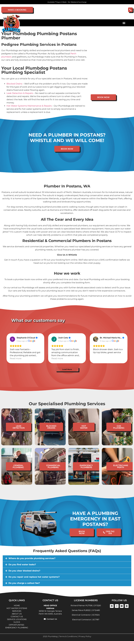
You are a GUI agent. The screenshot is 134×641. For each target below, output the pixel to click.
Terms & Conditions (68, 636)
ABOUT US (17, 614)
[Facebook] (112, 606)
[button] (124, 23)
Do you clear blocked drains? (24, 570)
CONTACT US (17, 616)
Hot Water (83, 427)
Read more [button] (15, 358)
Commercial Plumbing (53, 466)
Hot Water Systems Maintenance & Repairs (29, 106)
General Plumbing (18, 466)
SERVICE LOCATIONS (17, 619)
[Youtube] (122, 606)
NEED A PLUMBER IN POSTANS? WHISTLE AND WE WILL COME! (67, 137)
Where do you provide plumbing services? (32, 558)
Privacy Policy (85, 636)
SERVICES (16, 611)
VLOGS (16, 622)
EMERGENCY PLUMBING (16, 627)
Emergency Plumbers (86, 466)
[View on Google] (12, 339)
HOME (17, 605)
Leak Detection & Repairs (20, 93)
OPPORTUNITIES (17, 625)
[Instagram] (117, 606)
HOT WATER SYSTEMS (17, 608)
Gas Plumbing (118, 427)
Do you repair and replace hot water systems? (34, 577)
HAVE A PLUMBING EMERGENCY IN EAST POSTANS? (95, 518)
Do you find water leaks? (22, 564)
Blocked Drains (14, 83)
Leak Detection (19, 427)
